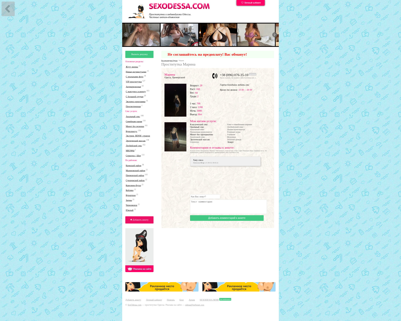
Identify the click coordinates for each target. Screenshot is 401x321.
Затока (129, 200)
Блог (182, 300)
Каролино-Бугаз (133, 185)
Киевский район (133, 165)
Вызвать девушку (139, 54)
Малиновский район (135, 170)
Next (274, 34)
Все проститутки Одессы (169, 60)
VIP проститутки (134, 82)
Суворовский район (135, 180)
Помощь (171, 300)
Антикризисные (133, 86)
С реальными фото (134, 77)
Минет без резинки (135, 126)
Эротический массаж (136, 140)
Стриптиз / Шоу (133, 155)
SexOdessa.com (134, 305)
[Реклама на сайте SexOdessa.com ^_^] (162, 291)
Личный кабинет (252, 3)
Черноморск (131, 205)
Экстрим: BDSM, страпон (138, 136)
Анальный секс (133, 116)
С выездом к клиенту (136, 91)
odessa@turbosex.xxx (194, 305)
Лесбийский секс (134, 146)
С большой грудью (134, 96)
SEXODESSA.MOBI (209, 300)
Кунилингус (131, 131)
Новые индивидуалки (136, 72)
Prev (126, 34)
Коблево (129, 190)
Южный (129, 210)
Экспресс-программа (135, 101)
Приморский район (135, 175)
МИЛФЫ (130, 151)
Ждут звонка (132, 67)
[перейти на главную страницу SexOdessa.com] (179, 8)
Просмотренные (133, 106)
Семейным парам (134, 121)
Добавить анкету (140, 220)
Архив (192, 300)
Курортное (131, 195)
